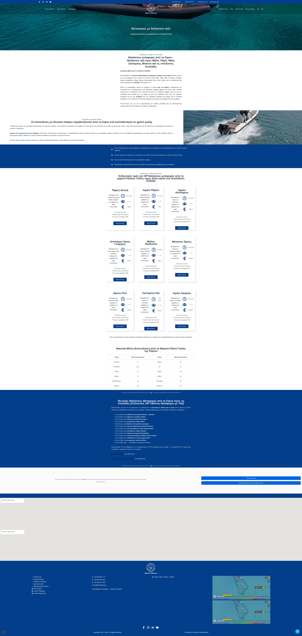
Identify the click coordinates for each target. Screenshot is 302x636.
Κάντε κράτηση (250, 9)
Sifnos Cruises (49, 9)
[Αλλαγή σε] (258, 9)
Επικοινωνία (239, 9)
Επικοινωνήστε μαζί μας (128, 103)
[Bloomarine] (151, 568)
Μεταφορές (72, 9)
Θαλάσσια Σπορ (223, 9)
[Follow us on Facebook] (40, 2)
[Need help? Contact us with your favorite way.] (297, 631)
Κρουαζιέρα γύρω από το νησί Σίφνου (122, 458)
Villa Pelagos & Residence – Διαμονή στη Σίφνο (107, 589)
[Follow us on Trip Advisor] (47, 2)
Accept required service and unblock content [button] (251, 483)
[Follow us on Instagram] (43, 2)
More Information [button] (100, 481)
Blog (231, 9)
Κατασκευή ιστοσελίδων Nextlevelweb (196, 632)
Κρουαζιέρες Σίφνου (117, 454)
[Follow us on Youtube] (51, 2)
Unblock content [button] (251, 478)
